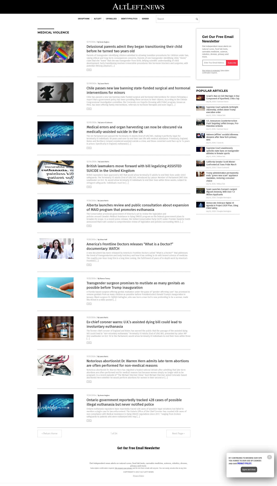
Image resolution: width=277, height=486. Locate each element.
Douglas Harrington (224, 198)
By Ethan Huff (102, 240)
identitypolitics (129, 19)
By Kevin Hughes (103, 42)
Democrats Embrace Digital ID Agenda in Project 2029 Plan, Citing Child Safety (222, 205)
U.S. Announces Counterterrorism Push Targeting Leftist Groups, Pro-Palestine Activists (222, 123)
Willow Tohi (221, 115)
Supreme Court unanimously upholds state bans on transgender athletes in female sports (222, 151)
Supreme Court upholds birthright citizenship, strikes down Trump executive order (222, 110)
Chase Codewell (223, 168)
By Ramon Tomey (104, 279)
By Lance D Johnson (105, 123)
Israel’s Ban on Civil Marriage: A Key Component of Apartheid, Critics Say (222, 97)
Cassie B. (220, 143)
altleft (97, 19)
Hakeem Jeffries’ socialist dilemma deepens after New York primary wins (222, 137)
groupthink (83, 19)
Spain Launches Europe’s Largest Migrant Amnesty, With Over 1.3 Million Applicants (221, 192)
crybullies (111, 19)
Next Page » (178, 433)
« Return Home (49, 433)
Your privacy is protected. (211, 70)
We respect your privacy (123, 468)
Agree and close (249, 469)
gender (145, 19)
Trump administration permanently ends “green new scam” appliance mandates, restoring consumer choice (222, 177)
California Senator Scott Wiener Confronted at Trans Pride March (221, 163)
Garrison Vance (222, 102)
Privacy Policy (138, 476)
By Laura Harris (103, 84)
